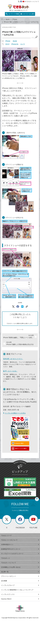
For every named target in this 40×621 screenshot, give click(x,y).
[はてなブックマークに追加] (22, 306)
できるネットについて (32, 1)
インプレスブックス (8, 594)
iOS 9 (7, 44)
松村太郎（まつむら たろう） (13, 359)
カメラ (22, 44)
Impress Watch (6, 599)
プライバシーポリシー (8, 576)
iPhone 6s (14, 44)
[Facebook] (21, 1)
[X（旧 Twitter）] (19, 1)
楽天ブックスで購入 (21, 448)
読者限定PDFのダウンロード (10, 549)
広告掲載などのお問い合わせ (10, 567)
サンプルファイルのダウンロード (12, 553)
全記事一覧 (5, 572)
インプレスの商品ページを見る (15, 413)
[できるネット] (2, 19)
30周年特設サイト (7, 544)
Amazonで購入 (19, 443)
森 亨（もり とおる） (10, 371)
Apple (8, 19)
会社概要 (4, 581)
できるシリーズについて (9, 540)
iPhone (14, 19)
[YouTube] (23, 1)
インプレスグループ (8, 585)
